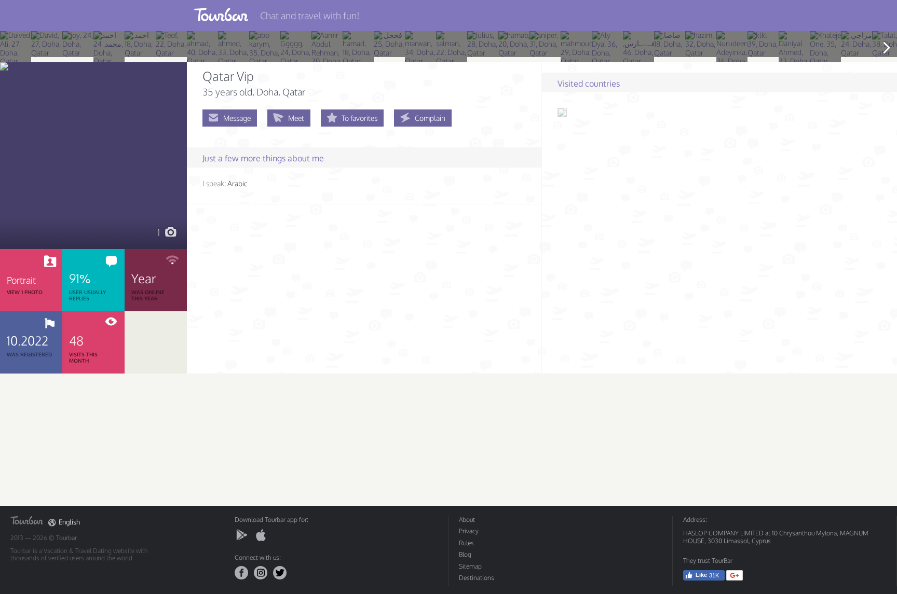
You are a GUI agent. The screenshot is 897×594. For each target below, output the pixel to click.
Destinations (476, 578)
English (69, 522)
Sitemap (470, 566)
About (467, 519)
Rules (466, 543)
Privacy (469, 531)
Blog (465, 554)
